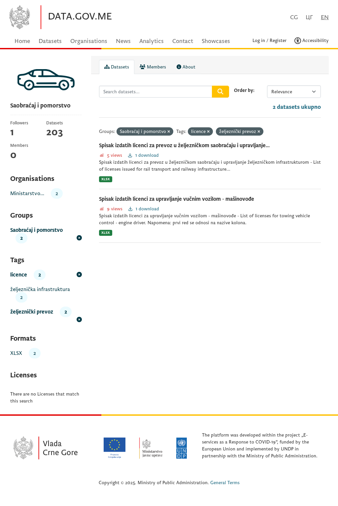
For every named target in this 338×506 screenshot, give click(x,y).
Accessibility (315, 40)
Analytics (151, 41)
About (188, 67)
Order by (243, 90)
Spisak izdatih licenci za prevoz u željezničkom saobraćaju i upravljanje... (184, 145)
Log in (259, 40)
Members (156, 67)
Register (278, 40)
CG (294, 17)
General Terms (225, 482)
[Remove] (168, 132)
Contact (182, 41)
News (123, 41)
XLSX (105, 179)
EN (325, 17)
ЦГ (309, 17)
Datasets (50, 41)
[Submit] (220, 92)
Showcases (216, 41)
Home (22, 41)
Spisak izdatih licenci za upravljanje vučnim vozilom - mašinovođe (176, 199)
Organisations (88, 41)
